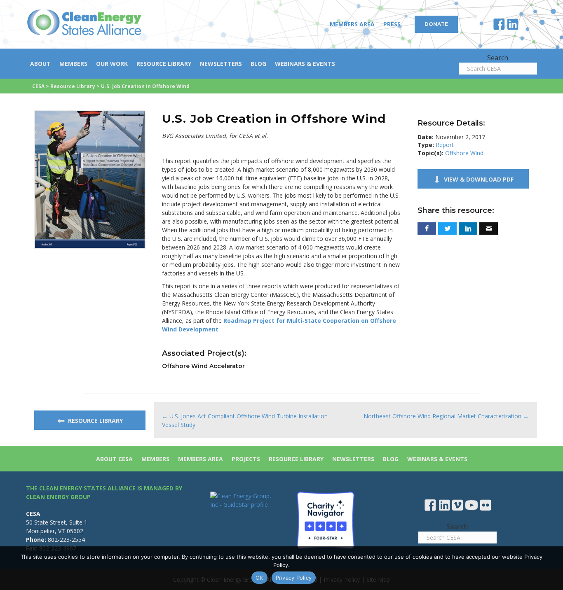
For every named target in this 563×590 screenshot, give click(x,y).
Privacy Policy (294, 577)
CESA (38, 86)
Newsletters (221, 64)
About (40, 64)
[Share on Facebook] (427, 228)
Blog (258, 64)
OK (259, 577)
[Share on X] (447, 228)
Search (497, 57)
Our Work (112, 64)
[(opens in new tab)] (89, 178)
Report (445, 145)
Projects (246, 459)
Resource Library (163, 64)
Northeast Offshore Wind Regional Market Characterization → (446, 416)
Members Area (352, 24)
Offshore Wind (464, 153)
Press (392, 24)
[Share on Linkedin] (468, 228)
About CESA (114, 459)
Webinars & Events (305, 64)
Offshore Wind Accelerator (203, 366)
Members (73, 64)
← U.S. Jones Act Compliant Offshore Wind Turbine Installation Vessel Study (245, 420)
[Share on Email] (488, 228)
